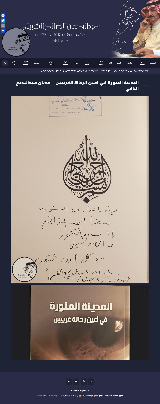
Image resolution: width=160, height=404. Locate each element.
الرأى (110, 63)
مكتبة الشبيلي (65, 63)
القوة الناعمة (25, 63)
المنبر (119, 63)
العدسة (37, 63)
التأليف (129, 63)
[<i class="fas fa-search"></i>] (5, 63)
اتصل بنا (14, 63)
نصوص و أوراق (51, 63)
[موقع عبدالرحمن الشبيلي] (80, 29)
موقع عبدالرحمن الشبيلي (87, 395)
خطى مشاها (142, 63)
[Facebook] (3, 15)
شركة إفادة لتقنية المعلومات (49, 395)
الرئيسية (153, 63)
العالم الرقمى (100, 63)
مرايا (76, 63)
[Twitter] (3, 20)
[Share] (3, 30)
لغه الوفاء (87, 63)
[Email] (3, 25)
